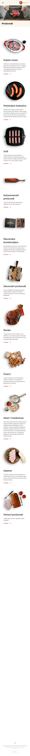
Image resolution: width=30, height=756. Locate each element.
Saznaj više (15, 748)
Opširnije (5, 74)
